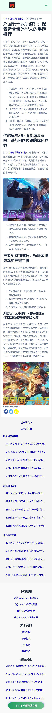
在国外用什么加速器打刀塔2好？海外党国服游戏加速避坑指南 (26, 517)
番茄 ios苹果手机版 (26, 611)
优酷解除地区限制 (16, 152)
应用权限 (26, 645)
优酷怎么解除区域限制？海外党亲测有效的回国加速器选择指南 (26, 559)
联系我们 (26, 651)
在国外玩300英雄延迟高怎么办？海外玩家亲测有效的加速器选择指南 (26, 525)
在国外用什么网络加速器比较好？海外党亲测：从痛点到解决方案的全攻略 (26, 460)
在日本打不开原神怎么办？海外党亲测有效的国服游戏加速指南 (26, 509)
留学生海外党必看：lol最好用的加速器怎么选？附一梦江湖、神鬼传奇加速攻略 (26, 493)
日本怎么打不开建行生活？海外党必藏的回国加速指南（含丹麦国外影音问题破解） (26, 542)
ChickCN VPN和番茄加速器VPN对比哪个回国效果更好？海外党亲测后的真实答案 (26, 452)
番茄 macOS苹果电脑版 (26, 604)
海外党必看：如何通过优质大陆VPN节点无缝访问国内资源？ (26, 476)
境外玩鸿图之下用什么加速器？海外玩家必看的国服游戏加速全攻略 (26, 501)
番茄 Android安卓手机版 (26, 617)
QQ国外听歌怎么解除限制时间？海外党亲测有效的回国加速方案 (26, 575)
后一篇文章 (26, 429)
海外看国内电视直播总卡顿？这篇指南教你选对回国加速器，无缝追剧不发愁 (26, 468)
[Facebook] (6, 411)
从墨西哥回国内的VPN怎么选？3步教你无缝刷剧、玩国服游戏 (26, 443)
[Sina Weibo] (16, 411)
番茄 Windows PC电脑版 (26, 598)
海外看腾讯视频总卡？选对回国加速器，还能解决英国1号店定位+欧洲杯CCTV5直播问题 (26, 567)
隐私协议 (26, 638)
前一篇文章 (26, 422)
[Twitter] (11, 411)
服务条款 (26, 632)
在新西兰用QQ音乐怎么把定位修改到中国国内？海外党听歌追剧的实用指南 (26, 551)
